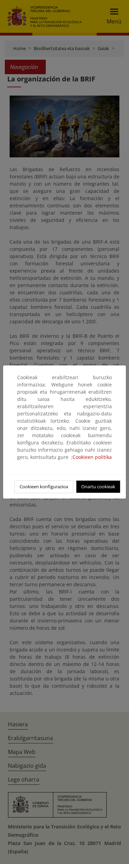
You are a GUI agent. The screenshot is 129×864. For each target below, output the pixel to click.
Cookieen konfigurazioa (44, 486)
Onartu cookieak (98, 486)
